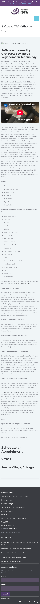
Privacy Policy (5, 598)
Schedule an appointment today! (20, 3)
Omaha (4, 514)
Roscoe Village (7, 504)
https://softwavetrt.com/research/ (18, 283)
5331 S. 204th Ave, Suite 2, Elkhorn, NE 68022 (14, 518)
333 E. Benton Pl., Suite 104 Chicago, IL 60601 (15, 496)
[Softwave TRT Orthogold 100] (15, 43)
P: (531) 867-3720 (6, 522)
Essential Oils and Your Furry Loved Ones (13, 553)
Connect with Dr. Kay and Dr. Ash (11, 561)
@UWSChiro (12, 528)
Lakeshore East (7, 492)
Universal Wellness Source (13, 392)
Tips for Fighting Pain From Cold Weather (13, 557)
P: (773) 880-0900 (7, 511)
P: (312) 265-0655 (6, 500)
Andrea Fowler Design (31, 602)
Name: (4, 576)
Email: (3, 585)
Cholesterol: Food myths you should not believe (16, 548)
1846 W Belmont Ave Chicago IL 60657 (13, 507)
